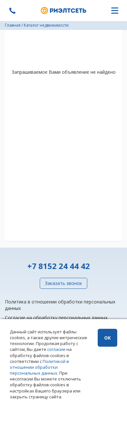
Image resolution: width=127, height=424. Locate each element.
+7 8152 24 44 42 (58, 266)
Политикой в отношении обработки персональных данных (39, 367)
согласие (56, 349)
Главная (13, 25)
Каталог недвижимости (46, 25)
